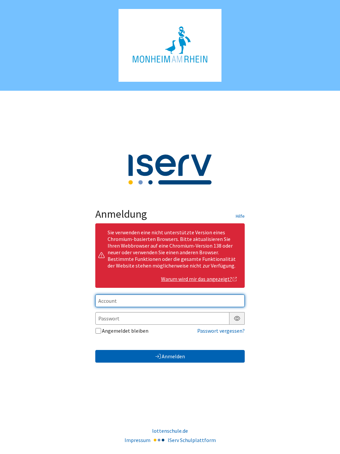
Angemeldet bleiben (125, 330)
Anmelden (173, 356)
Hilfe (240, 216)
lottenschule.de (170, 430)
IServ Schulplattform (192, 440)
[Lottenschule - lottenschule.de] (170, 45)
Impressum (137, 440)
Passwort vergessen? (221, 330)
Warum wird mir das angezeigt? (196, 279)
